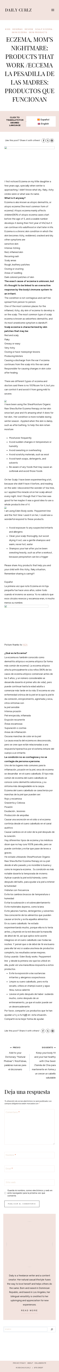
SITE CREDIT (38, 1368)
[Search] (52, 1329)
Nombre (11, 1155)
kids (7, 29)
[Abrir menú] (53, 10)
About (30, 1363)
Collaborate (40, 1363)
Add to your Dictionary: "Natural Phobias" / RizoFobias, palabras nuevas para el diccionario (15, 1058)
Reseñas (17, 29)
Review (29, 29)
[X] (48, 140)
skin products (38, 32)
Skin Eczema (19, 32)
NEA (25, 644)
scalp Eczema (43, 29)
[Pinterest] (52, 140)
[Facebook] (44, 140)
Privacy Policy (19, 1363)
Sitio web (11, 1182)
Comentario (13, 1112)
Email (9, 1168)
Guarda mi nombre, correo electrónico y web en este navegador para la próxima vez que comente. (29, 1193)
